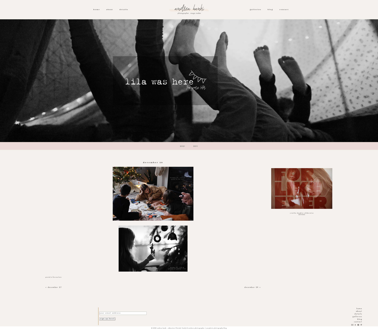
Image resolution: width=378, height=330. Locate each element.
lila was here (57, 277)
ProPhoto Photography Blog (217, 328)
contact (284, 9)
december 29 (251, 287)
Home (96, 9)
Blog (270, 9)
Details (124, 9)
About (109, 9)
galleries (255, 9)
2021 (182, 146)
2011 (195, 146)
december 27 (55, 287)
